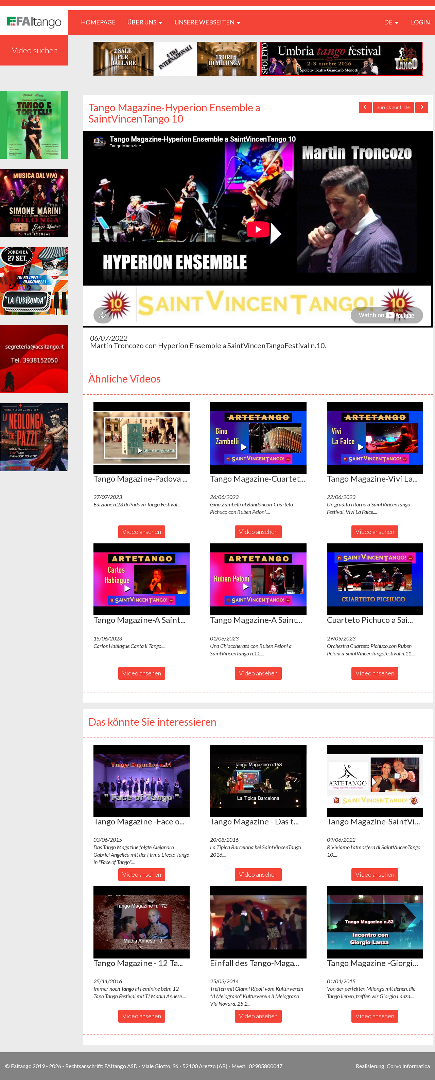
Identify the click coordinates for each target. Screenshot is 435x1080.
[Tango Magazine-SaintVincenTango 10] (375, 781)
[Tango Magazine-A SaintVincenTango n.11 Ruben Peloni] (258, 579)
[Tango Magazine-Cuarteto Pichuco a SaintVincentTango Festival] (258, 438)
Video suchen (35, 50)
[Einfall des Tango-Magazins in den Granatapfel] (258, 922)
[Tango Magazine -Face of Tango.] (141, 781)
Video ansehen (141, 531)
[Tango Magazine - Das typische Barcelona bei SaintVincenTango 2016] (258, 781)
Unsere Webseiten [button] (205, 22)
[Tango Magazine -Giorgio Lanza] (375, 922)
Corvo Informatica (408, 1066)
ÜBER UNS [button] (142, 22)
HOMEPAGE (101, 22)
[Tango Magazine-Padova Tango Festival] (141, 438)
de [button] (389, 22)
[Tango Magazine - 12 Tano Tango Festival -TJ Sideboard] (141, 922)
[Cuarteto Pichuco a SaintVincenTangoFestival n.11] (375, 579)
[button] (141, 438)
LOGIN (420, 22)
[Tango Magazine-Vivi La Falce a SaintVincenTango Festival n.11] (375, 438)
